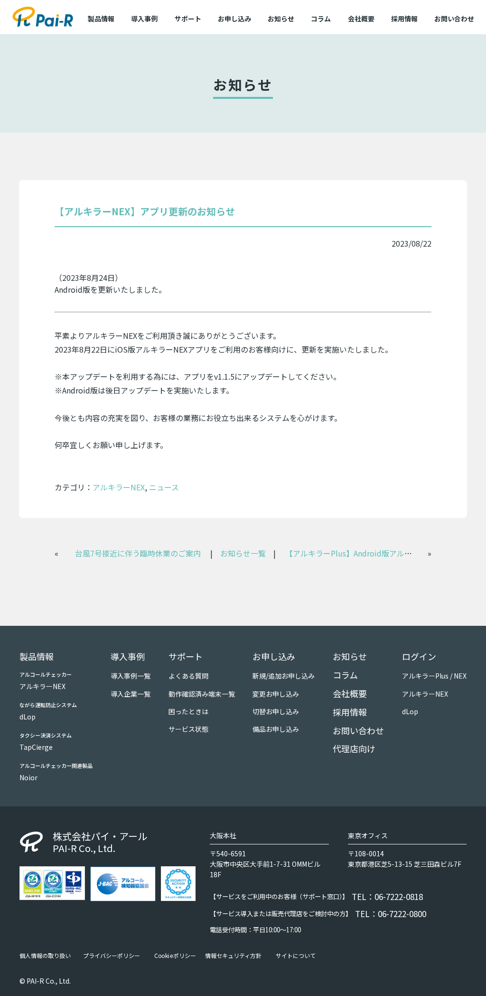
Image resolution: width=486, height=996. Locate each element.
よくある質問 (188, 675)
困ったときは (188, 711)
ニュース (164, 487)
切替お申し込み (275, 711)
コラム (321, 18)
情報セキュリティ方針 (233, 955)
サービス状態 (188, 729)
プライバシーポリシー (111, 955)
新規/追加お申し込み (283, 675)
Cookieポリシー (175, 955)
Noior (28, 777)
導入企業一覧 (130, 694)
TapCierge (36, 747)
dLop (27, 716)
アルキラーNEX (119, 487)
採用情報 (404, 18)
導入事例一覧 (130, 675)
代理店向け (354, 748)
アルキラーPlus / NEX (434, 675)
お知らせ (281, 18)
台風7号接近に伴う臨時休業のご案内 (138, 553)
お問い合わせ (454, 18)
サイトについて (296, 955)
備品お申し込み (275, 729)
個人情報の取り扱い (45, 955)
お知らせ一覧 (243, 553)
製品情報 (36, 656)
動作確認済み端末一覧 (201, 694)
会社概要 (361, 18)
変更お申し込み (275, 694)
